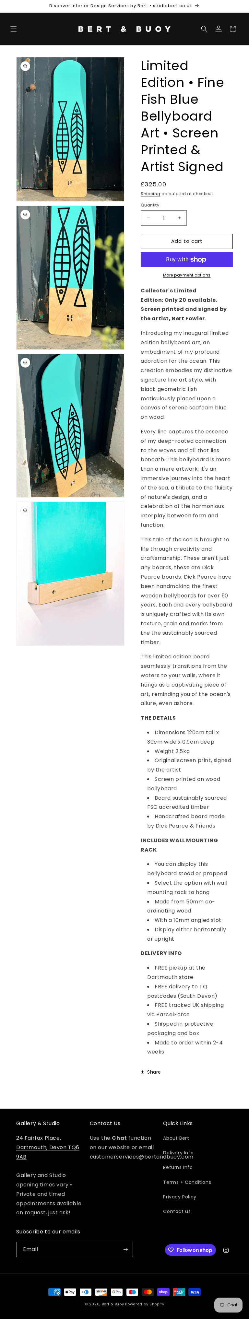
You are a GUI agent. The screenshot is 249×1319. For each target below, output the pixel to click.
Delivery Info (178, 1152)
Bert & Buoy (113, 1304)
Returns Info (178, 1167)
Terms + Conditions (187, 1182)
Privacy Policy (179, 1197)
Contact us (177, 1211)
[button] (13, 29)
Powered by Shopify (144, 1304)
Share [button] (154, 1072)
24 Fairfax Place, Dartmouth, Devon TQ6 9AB (47, 1147)
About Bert (176, 1138)
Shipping (150, 193)
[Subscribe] (125, 1249)
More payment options (187, 275)
